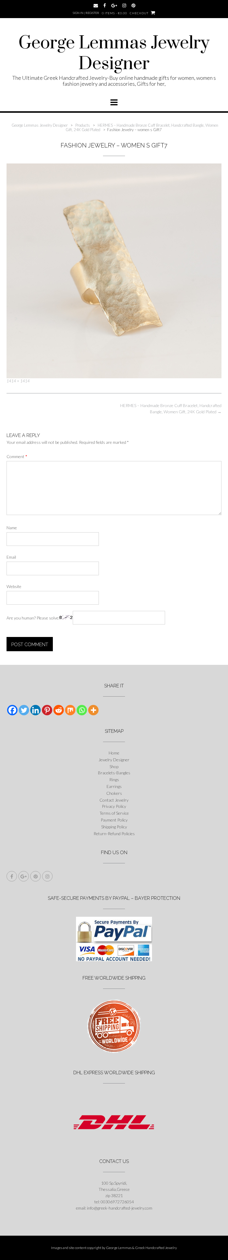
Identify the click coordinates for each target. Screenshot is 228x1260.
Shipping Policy (114, 826)
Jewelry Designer (114, 759)
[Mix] (70, 710)
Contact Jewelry (114, 800)
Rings (114, 779)
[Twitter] (24, 710)
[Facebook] (12, 710)
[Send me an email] (96, 5)
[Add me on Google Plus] (114, 5)
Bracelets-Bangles (114, 772)
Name (12, 527)
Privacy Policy (114, 806)
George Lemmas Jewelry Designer (114, 53)
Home (114, 752)
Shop (114, 766)
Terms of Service (114, 813)
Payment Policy (114, 819)
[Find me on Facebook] (104, 5)
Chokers (114, 793)
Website (14, 586)
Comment (17, 456)
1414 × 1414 (18, 381)
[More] (93, 710)
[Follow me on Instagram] (124, 5)
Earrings (114, 786)
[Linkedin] (35, 710)
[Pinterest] (47, 710)
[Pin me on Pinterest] (133, 5)
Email (11, 557)
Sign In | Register (86, 13)
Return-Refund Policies (114, 833)
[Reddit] (58, 710)
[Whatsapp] (82, 710)
